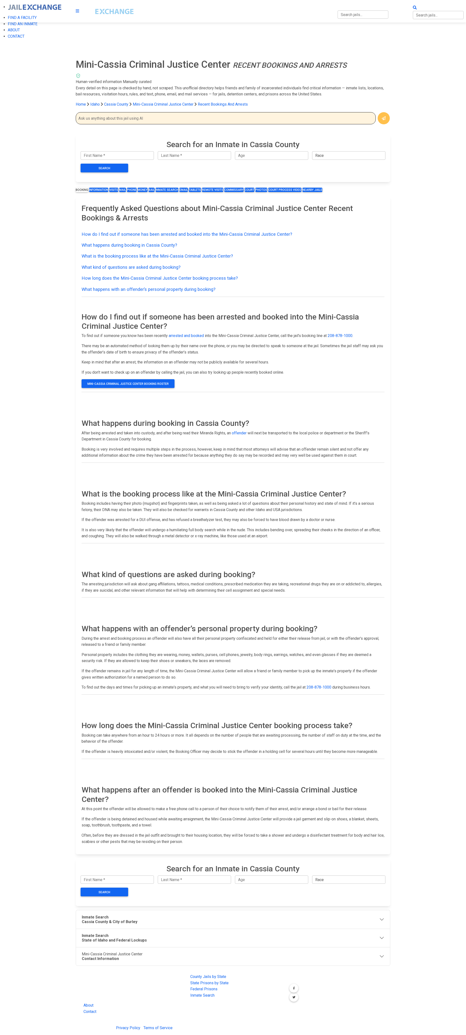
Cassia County (116, 104)
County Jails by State (208, 976)
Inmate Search (167, 190)
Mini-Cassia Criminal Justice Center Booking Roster (128, 384)
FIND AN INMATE (22, 24)
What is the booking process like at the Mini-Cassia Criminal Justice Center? (157, 256)
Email (183, 190)
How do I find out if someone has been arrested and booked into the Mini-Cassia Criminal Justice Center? (187, 234)
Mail (122, 190)
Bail (152, 190)
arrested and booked (186, 335)
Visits (113, 190)
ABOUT (14, 30)
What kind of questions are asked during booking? (131, 267)
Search (104, 168)
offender (239, 433)
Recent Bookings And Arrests (223, 104)
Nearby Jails (312, 190)
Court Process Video (284, 190)
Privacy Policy (128, 1028)
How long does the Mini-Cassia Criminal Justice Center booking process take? (160, 278)
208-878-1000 (340, 335)
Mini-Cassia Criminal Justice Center (163, 104)
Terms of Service (158, 1028)
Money (143, 190)
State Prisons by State (209, 983)
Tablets (195, 190)
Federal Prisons (203, 989)
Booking (82, 190)
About (88, 1005)
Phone (132, 190)
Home (81, 104)
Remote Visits (212, 190)
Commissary (234, 190)
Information (98, 190)
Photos (261, 190)
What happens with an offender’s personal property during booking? (149, 289)
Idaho (95, 104)
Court (249, 190)
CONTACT (16, 36)
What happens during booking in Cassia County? (129, 245)
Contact (89, 1011)
